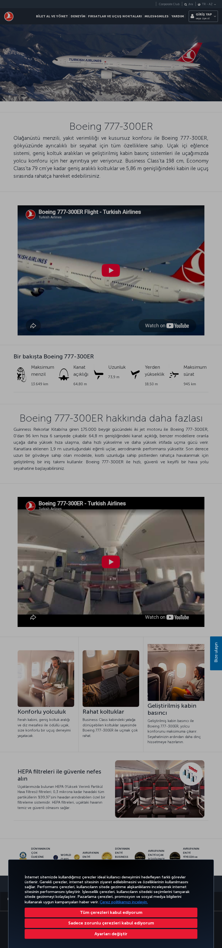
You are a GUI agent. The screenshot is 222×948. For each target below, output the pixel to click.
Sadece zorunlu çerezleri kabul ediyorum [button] (111, 923)
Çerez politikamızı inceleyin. (124, 902)
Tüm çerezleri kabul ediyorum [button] (111, 912)
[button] (111, 934)
